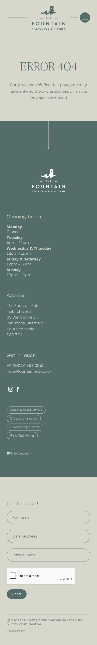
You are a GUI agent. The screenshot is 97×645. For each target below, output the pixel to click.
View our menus (23, 418)
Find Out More (22, 435)
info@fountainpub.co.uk (29, 371)
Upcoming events (25, 427)
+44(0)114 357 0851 (25, 365)
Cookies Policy (16, 631)
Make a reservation (26, 410)
